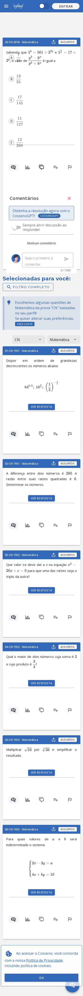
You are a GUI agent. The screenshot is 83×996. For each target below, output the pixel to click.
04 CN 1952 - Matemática (21, 647)
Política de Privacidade (44, 960)
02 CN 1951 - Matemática (21, 463)
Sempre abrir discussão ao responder (45, 227)
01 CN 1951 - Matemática (21, 351)
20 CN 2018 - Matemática (21, 42)
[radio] (11, 57)
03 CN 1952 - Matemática (21, 555)
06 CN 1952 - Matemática (21, 829)
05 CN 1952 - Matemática (21, 740)
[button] (65, 6)
